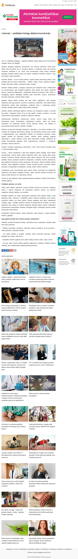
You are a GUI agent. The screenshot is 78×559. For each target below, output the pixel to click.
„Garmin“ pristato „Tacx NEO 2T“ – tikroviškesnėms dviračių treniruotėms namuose (14, 455)
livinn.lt (48, 552)
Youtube (74, 1)
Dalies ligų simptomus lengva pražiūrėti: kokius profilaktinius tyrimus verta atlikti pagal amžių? (14, 336)
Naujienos (36, 5)
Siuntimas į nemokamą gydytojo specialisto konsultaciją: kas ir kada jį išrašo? (14, 426)
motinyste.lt (60, 549)
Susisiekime (65, 1)
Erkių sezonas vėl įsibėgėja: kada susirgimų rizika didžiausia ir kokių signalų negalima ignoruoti (13, 541)
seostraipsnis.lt (68, 549)
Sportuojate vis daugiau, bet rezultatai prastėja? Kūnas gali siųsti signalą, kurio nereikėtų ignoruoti (42, 455)
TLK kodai (67, 5)
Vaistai (62, 5)
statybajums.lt (9, 549)
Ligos (59, 5)
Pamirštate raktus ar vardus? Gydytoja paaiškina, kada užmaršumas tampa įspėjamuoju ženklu (41, 308)
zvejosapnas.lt (53, 549)
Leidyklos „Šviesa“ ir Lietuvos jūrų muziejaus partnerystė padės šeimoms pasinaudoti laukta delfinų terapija (41, 279)
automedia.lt (31, 549)
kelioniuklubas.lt (23, 549)
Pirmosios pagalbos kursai (39, 552)
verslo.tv (16, 549)
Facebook (70, 1)
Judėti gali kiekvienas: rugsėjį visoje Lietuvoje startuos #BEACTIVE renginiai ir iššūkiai (42, 426)
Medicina (46, 5)
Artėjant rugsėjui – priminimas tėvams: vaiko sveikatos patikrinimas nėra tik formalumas (14, 279)
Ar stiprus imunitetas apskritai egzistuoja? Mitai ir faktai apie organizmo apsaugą (42, 484)
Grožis (41, 5)
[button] (3, 250)
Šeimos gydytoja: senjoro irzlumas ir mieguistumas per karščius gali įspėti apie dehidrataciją (41, 512)
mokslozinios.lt (45, 549)
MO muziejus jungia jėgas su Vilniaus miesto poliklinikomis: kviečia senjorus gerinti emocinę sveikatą (14, 308)
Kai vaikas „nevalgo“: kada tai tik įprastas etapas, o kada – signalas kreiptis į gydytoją (13, 512)
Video (71, 5)
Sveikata (55, 5)
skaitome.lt (37, 549)
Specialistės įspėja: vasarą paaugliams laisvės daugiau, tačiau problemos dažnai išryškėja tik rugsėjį (41, 541)
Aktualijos (4, 29)
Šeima (50, 5)
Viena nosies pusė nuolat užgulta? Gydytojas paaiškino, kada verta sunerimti (13, 484)
